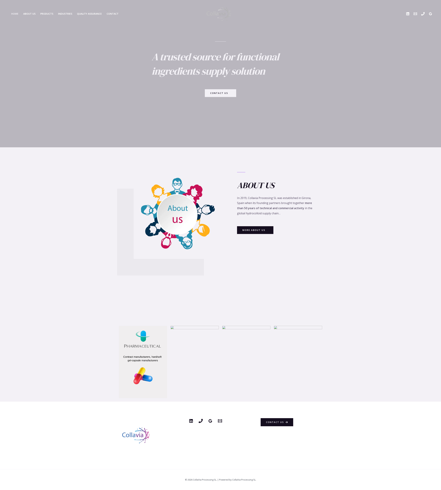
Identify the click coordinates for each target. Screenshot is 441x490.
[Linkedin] (407, 14)
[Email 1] (415, 14)
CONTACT (113, 13)
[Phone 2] (423, 14)
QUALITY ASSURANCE (89, 13)
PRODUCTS (46, 13)
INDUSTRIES (65, 13)
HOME (14, 13)
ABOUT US (29, 13)
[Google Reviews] (430, 14)
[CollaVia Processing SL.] (219, 13)
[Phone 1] (201, 421)
